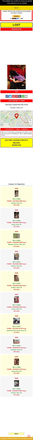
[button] (17, 116)
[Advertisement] (16, 47)
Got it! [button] (16, 8)
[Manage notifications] (28, 436)
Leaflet (16, 126)
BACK (16, 433)
